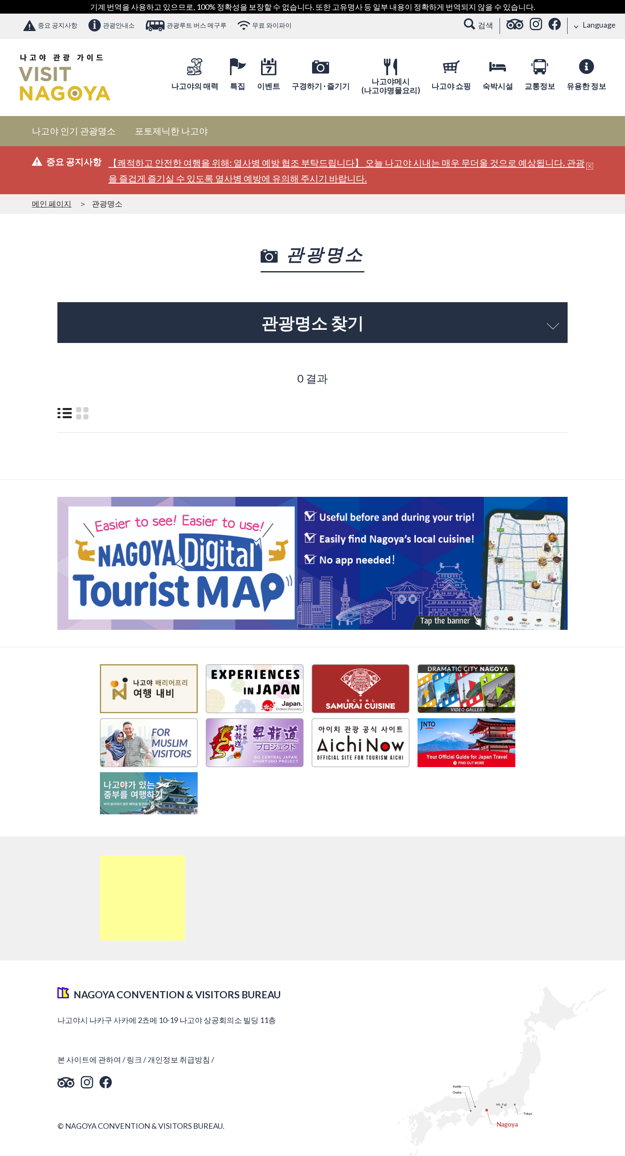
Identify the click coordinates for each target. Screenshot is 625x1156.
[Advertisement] (142, 898)
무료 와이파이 (272, 25)
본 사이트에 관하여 (89, 1059)
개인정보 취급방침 (179, 1059)
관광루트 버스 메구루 (197, 25)
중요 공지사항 (57, 25)
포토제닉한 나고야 (171, 131)
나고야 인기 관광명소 (74, 131)
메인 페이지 (51, 203)
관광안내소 (119, 25)
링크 (134, 1059)
